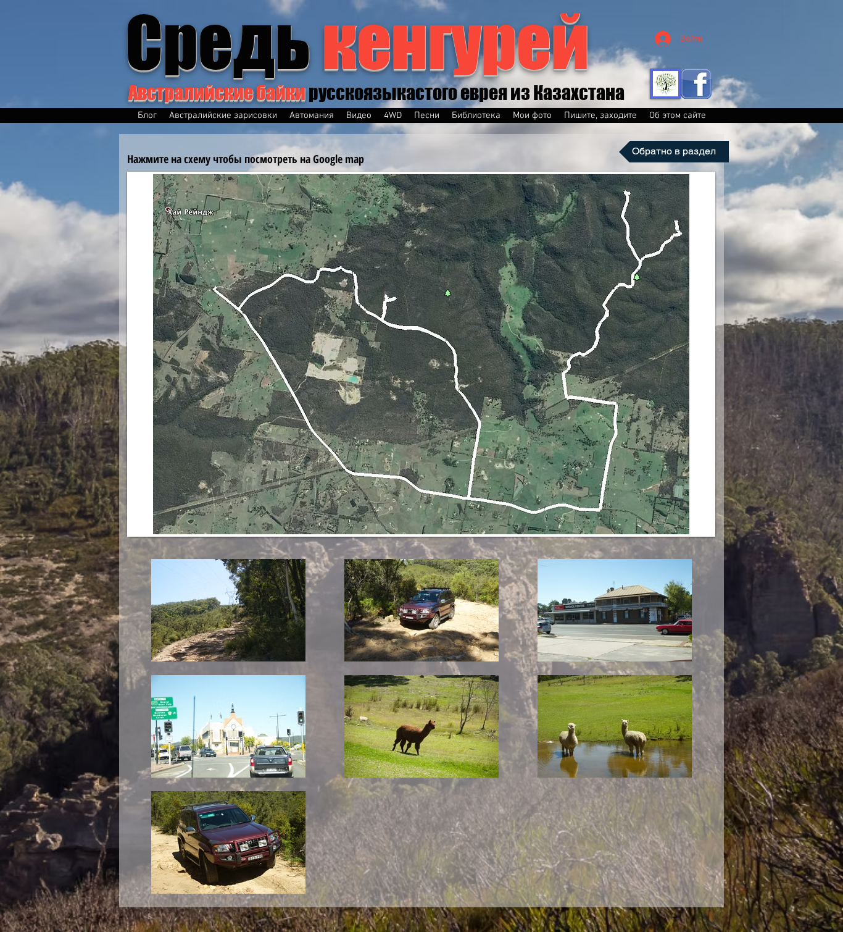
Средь (357, 42)
